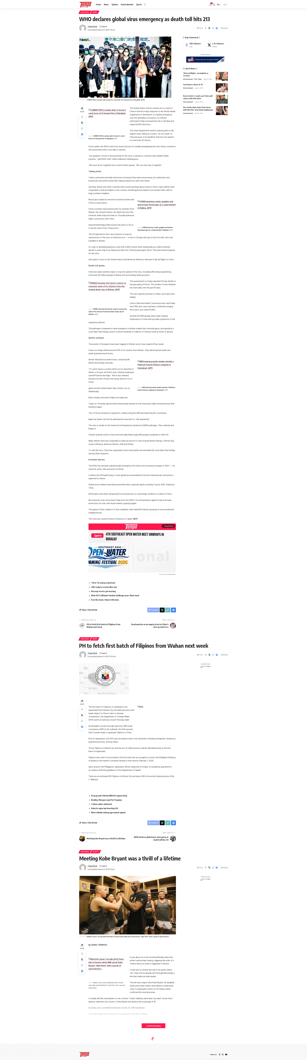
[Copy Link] (213, 28)
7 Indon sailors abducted (101, 804)
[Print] (216, 28)
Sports (96, 852)
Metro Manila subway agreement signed (108, 812)
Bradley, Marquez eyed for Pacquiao (106, 800)
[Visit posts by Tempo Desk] (82, 28)
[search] (214, 4)
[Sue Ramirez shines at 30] (222, 87)
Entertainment (188, 79)
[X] (217, 45)
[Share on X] (209, 28)
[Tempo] (85, 4)
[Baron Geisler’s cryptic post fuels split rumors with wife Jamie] (222, 99)
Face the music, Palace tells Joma (105, 600)
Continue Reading (153, 1026)
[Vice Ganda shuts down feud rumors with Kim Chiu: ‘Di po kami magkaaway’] (222, 110)
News (95, 12)
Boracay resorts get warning (103, 591)
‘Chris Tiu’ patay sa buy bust (103, 583)
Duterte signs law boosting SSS (104, 808)
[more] (145, 4)
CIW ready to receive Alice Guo (104, 587)
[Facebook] (194, 45)
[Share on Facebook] (205, 28)
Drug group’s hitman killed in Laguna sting (109, 795)
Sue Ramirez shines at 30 (193, 85)
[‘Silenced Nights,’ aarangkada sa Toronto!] (222, 76)
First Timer (198, 79)
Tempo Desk (92, 26)
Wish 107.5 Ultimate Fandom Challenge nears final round (115, 595)
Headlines (85, 12)
